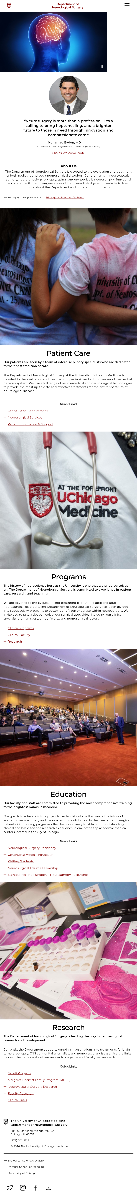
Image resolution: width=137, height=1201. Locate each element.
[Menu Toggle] (127, 7)
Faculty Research (21, 1093)
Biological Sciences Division (64, 197)
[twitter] (10, 1190)
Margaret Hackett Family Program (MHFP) (39, 1080)
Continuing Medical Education (30, 854)
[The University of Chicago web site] (9, 5)
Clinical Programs (21, 628)
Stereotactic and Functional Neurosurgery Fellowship (48, 874)
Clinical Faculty (19, 635)
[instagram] (22, 1190)
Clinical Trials (17, 1100)
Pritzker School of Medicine (26, 1166)
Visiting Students (21, 861)
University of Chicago (22, 1173)
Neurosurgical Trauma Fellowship (33, 868)
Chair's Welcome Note (68, 153)
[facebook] (35, 1190)
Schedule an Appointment (28, 410)
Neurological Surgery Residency (32, 848)
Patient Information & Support (30, 424)
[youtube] (48, 1190)
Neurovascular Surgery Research (32, 1086)
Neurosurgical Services (25, 417)
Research (15, 641)
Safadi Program (19, 1073)
